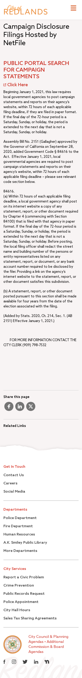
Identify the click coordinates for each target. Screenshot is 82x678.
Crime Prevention (18, 585)
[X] (30, 408)
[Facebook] (8, 408)
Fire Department (18, 526)
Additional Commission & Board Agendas (46, 647)
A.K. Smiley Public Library (25, 543)
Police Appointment (20, 602)
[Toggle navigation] (73, 8)
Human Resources (19, 534)
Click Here (17, 85)
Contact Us (13, 475)
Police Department (20, 518)
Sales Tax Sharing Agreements (30, 618)
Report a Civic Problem (23, 577)
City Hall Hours (16, 610)
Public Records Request (24, 594)
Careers (10, 483)
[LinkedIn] (19, 408)
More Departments (20, 551)
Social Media (14, 492)
